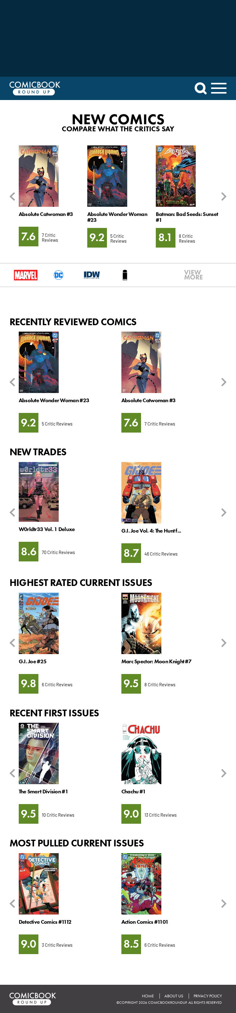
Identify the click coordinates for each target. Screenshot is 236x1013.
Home (148, 996)
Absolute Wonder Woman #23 (117, 217)
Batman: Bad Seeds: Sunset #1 (187, 217)
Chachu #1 (133, 791)
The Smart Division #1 (43, 791)
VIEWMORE (189, 275)
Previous (13, 196)
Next (222, 196)
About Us (173, 996)
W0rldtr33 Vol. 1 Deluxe (47, 529)
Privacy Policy (208, 996)
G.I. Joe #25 (33, 661)
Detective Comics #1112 (45, 922)
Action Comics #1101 (145, 922)
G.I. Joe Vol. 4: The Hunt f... (151, 530)
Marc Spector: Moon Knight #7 (156, 661)
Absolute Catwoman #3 (46, 214)
